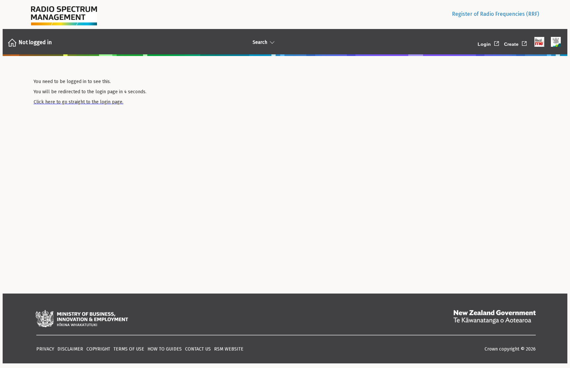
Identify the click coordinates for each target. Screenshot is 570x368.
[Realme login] (539, 42)
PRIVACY (45, 349)
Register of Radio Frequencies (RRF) (495, 14)
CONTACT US (198, 349)
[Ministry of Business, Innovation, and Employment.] (82, 319)
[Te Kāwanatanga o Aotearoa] (494, 319)
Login (489, 43)
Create (516, 43)
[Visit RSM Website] (64, 14)
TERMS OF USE (128, 349)
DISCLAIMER (70, 349)
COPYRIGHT (98, 349)
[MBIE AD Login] (556, 42)
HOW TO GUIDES (164, 349)
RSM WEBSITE (228, 349)
